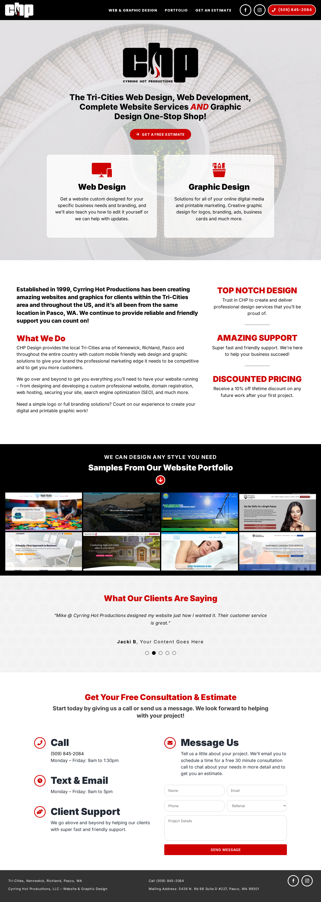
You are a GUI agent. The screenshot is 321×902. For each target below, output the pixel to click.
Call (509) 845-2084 (166, 881)
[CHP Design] (19, 4)
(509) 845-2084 (67, 753)
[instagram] (260, 10)
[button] (147, 653)
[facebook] (246, 10)
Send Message (226, 850)
